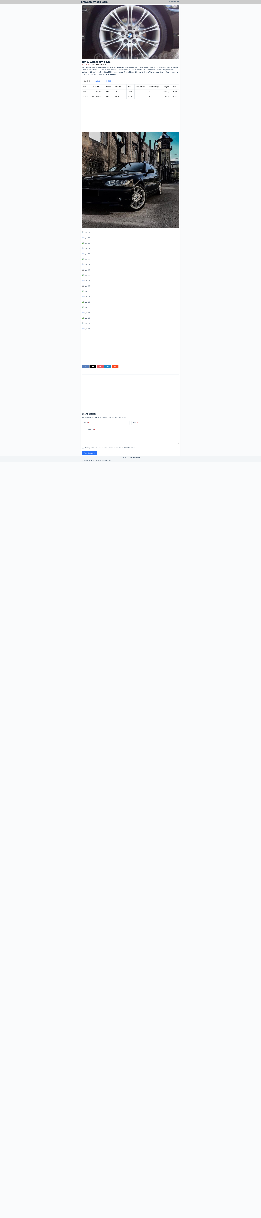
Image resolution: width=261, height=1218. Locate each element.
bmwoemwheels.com (94, 1)
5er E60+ (98, 81)
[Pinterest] (100, 366)
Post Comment (89, 453)
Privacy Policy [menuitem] (135, 457)
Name (86, 422)
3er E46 (87, 81)
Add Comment (89, 430)
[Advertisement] (130, 115)
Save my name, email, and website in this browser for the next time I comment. (110, 448)
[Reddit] (115, 366)
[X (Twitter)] (93, 366)
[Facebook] (85, 366)
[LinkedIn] (107, 366)
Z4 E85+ (109, 81)
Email (135, 422)
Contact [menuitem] (124, 457)
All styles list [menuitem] (173, 2)
